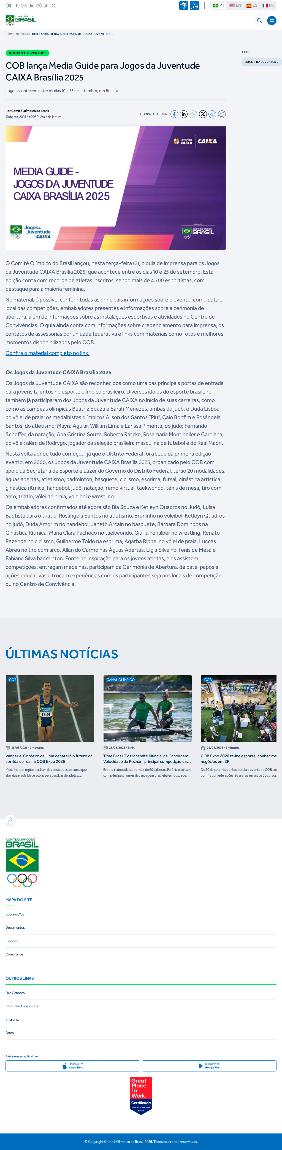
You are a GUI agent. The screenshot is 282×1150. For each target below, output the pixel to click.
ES (255, 5)
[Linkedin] (184, 114)
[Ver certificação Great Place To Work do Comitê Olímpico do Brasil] (141, 1096)
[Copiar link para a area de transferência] (222, 114)
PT (221, 5)
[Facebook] (174, 114)
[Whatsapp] (193, 114)
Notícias (23, 34)
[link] (8, 5)
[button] (259, 20)
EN (238, 5)
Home (10, 34)
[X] (203, 114)
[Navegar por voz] (194, 5)
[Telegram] (212, 114)
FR (271, 5)
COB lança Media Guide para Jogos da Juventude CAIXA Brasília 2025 (71, 34)
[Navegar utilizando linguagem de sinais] (183, 5)
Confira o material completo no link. (48, 353)
